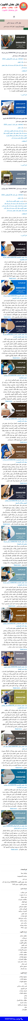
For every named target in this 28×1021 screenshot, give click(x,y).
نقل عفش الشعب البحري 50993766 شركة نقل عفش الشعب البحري (15, 335)
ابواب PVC (24, 927)
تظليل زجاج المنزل (22, 1000)
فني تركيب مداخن (22, 986)
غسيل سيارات (23, 991)
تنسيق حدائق (23, 966)
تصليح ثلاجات (23, 979)
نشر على (10, 59)
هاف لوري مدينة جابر (17, 138)
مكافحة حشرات (22, 899)
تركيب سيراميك (22, 918)
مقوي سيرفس (23, 906)
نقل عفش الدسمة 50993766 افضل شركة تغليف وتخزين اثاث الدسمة (15, 297)
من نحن (25, 879)
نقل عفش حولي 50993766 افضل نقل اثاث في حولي (15, 747)
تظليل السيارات (22, 959)
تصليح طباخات (23, 957)
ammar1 (20, 59)
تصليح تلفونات (23, 981)
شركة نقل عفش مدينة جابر (16, 206)
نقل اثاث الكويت (13, 131)
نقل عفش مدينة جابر (12, 210)
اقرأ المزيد (24, 95)
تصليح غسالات (23, 976)
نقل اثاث (20, 65)
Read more (12, 278)
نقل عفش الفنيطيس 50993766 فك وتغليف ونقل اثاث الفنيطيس (15, 625)
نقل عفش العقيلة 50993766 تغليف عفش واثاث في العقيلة (15, 668)
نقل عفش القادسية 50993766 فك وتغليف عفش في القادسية (15, 786)
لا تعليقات (24, 70)
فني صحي (24, 904)
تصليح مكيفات (23, 993)
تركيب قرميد (23, 1002)
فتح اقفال (24, 902)
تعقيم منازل (24, 947)
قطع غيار (24, 1009)
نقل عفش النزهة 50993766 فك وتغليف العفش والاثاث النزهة (16, 502)
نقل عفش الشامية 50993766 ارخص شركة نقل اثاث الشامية (15, 584)
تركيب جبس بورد (22, 961)
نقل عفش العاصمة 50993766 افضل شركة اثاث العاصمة (15, 258)
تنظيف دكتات (23, 952)
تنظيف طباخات (23, 954)
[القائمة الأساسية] (14, 17)
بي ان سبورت (23, 895)
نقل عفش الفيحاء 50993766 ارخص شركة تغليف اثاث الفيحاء (15, 543)
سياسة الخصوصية (22, 876)
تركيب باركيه (23, 920)
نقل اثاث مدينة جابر (13, 65)
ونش (25, 995)
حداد (25, 984)
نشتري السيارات (22, 950)
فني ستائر (24, 964)
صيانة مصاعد (23, 925)
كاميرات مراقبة (23, 911)
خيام (26, 1007)
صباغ (25, 998)
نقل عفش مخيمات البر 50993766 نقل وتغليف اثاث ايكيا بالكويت (14, 706)
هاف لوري (15, 135)
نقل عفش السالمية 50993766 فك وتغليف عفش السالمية (15, 376)
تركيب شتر (24, 923)
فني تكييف (24, 945)
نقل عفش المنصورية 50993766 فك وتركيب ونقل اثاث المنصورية (15, 461)
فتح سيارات (24, 916)
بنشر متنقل (24, 897)
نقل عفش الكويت (10, 133)
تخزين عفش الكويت (17, 201)
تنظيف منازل (23, 935)
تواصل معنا (24, 873)
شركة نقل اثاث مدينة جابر (17, 203)
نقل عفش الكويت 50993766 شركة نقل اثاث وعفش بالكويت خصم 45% (14, 883)
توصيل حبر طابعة (22, 1005)
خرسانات (24, 938)
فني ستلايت (24, 892)
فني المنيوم (24, 988)
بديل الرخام (24, 968)
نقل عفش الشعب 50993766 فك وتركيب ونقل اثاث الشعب (15, 420)
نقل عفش (20, 62)
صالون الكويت (23, 943)
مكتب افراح (23, 940)
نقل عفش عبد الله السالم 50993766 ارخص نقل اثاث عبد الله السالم (15, 827)
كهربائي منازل (23, 909)
